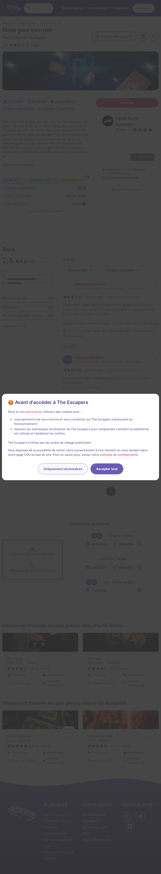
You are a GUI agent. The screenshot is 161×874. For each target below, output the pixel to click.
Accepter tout (107, 469)
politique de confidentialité (119, 455)
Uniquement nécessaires (63, 469)
